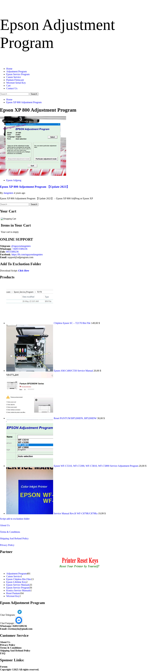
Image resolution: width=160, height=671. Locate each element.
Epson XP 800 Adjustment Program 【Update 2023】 (34, 186)
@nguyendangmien (21, 246)
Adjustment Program (16, 71)
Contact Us (11, 88)
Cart (8, 85)
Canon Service (13, 77)
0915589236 (12, 251)
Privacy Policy (7, 545)
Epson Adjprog (13, 180)
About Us (5, 525)
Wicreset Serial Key (16, 82)
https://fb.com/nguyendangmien (27, 254)
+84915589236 (19, 249)
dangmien (9, 193)
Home (9, 68)
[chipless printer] (80, 568)
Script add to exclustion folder (15, 518)
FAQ (2, 653)
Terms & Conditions (10, 532)
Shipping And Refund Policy (14, 538)
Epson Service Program (18, 74)
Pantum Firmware (15, 80)
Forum (3, 666)
